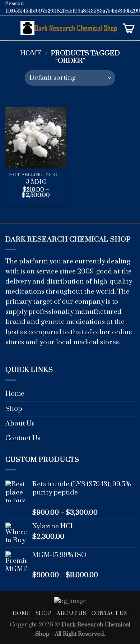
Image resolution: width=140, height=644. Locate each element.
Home (31, 53)
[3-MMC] (35, 138)
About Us (19, 423)
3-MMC (36, 182)
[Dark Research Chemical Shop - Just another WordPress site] (69, 28)
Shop (13, 409)
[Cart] (129, 28)
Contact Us (22, 438)
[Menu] (10, 28)
